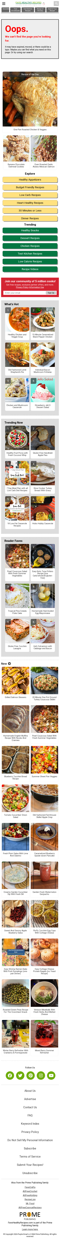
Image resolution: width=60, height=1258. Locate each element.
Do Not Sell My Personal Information (30, 1140)
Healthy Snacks (30, 230)
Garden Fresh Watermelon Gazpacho (44, 893)
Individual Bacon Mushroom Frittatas (43, 371)
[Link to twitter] (20, 1075)
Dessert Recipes (30, 238)
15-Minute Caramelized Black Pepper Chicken (42, 336)
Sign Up (51, 293)
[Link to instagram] (41, 1075)
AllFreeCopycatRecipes (30, 1207)
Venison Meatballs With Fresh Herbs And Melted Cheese (44, 1012)
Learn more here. (30, 1229)
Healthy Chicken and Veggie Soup (17, 336)
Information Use (36, 287)
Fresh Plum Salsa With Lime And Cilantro (15, 854)
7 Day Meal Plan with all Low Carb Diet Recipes (17, 489)
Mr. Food (30, 1203)
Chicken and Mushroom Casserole (17, 406)
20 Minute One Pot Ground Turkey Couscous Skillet (44, 698)
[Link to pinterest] (30, 1075)
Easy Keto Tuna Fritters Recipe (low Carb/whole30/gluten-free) (42, 574)
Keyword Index (30, 1123)
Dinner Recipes (30, 218)
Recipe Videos (30, 269)
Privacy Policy (22, 287)
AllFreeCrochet (30, 1191)
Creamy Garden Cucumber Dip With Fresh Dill (16, 893)
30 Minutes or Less (30, 210)
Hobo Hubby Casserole (42, 524)
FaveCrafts (30, 1187)
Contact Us (30, 1107)
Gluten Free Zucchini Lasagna (17, 647)
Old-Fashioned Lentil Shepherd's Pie (17, 371)
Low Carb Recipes (30, 195)
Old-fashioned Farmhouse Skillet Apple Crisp (44, 816)
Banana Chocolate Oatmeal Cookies (16, 165)
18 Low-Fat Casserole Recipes (17, 525)
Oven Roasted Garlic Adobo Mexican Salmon (44, 165)
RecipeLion (30, 1199)
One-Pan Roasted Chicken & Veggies (30, 130)
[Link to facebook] (10, 1075)
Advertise (30, 1099)
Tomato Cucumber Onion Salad (15, 816)
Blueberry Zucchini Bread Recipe (15, 778)
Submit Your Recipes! (30, 1164)
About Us (30, 1090)
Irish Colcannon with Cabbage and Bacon (42, 647)
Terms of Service (30, 1156)
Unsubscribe (30, 1173)
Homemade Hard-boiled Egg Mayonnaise (43, 612)
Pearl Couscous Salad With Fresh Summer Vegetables (17, 573)
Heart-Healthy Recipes (30, 202)
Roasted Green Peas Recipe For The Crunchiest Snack (15, 1011)
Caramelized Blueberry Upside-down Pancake (44, 854)
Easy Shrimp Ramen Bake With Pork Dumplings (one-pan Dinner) (15, 971)
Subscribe (30, 1148)
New (4, 663)
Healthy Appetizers (30, 179)
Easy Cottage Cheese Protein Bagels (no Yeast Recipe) (44, 971)
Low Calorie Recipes (30, 261)
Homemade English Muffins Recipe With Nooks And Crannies (15, 738)
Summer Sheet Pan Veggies (44, 777)
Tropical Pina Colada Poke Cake (17, 612)
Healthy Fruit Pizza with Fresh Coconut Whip (17, 454)
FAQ (30, 1115)
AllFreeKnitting (30, 1195)
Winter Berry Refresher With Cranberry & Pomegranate (15, 1051)
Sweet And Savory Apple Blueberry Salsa (15, 932)
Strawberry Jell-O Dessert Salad (43, 406)
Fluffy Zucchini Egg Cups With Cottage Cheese (44, 932)
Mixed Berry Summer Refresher (44, 1051)
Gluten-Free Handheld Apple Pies (42, 454)
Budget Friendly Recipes (30, 187)
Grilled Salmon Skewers (15, 697)
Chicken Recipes (30, 246)
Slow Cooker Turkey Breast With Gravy (43, 489)
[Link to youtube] (51, 1075)
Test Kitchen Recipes (30, 253)
